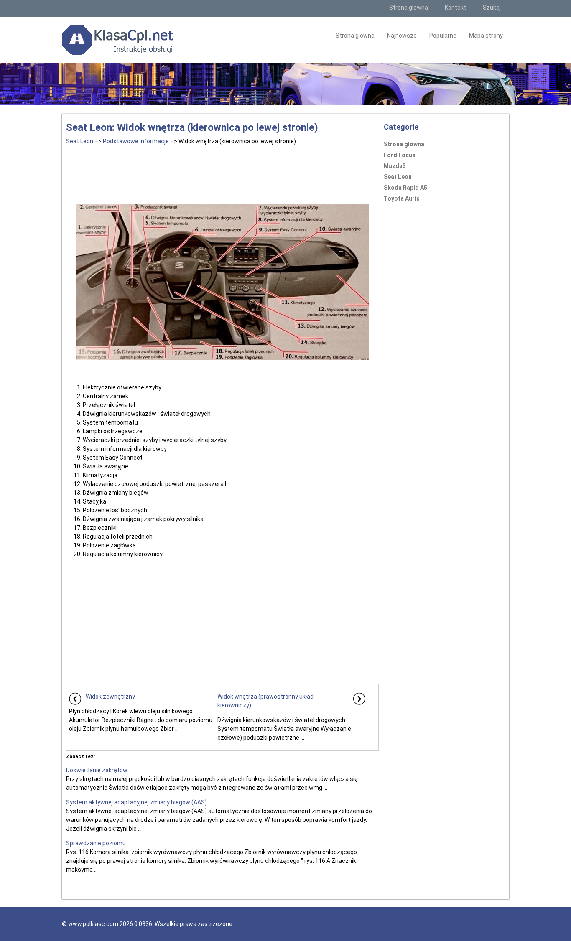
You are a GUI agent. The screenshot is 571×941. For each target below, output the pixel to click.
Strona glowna (408, 7)
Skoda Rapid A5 (405, 187)
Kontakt (455, 7)
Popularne (442, 35)
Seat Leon (79, 141)
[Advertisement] (222, 173)
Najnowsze (402, 35)
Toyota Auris (402, 198)
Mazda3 (395, 166)
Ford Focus (400, 155)
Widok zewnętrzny (110, 696)
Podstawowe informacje (136, 141)
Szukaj (492, 7)
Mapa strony (486, 35)
